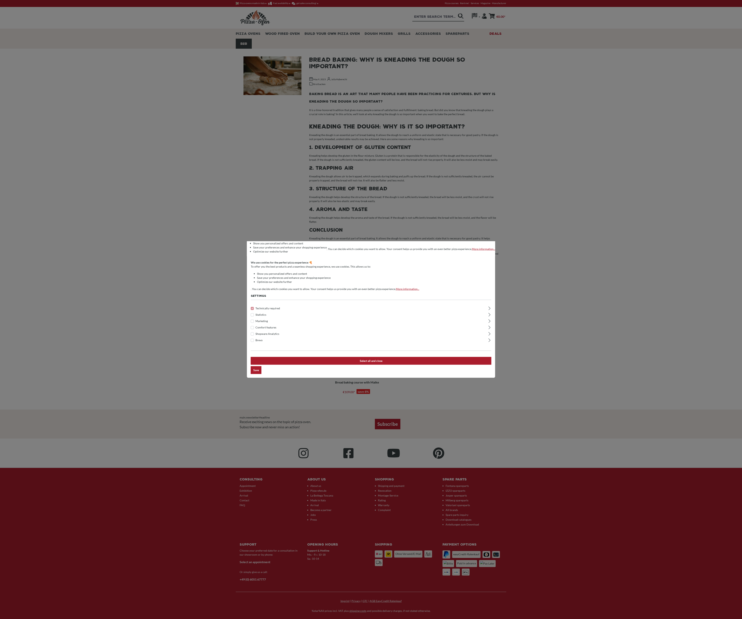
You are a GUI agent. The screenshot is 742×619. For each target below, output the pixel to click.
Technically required (267, 308)
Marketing (261, 321)
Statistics (260, 314)
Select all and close (371, 360)
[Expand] (489, 307)
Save (256, 370)
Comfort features (265, 327)
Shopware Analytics (267, 333)
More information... (483, 249)
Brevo (259, 340)
